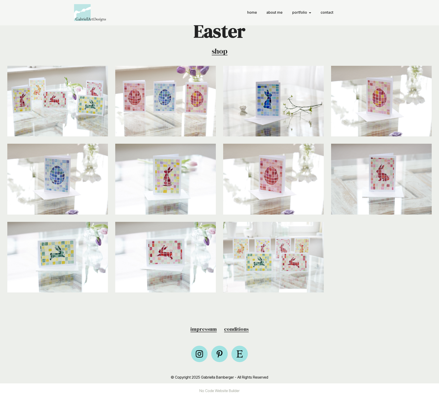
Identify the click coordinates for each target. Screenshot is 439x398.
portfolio (299, 12)
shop (220, 51)
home (252, 12)
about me (274, 12)
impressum (203, 329)
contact (327, 12)
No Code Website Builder (219, 391)
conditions (236, 329)
